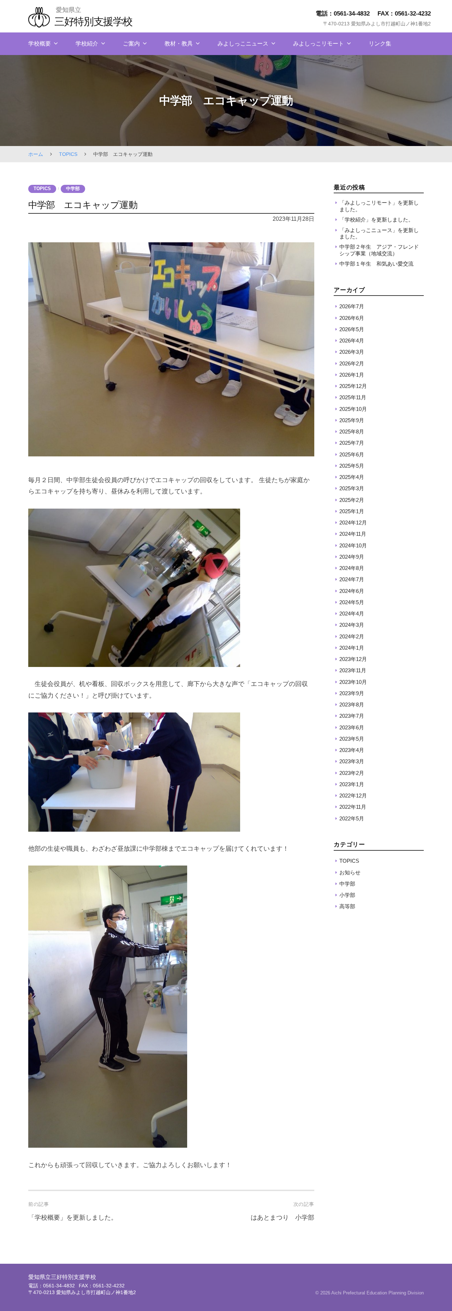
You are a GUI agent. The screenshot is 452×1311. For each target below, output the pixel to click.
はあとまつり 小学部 (282, 1217)
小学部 (347, 895)
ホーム (35, 154)
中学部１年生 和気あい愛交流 (376, 264)
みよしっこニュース (243, 44)
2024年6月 (351, 591)
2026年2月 (351, 363)
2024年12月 (353, 523)
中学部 (73, 188)
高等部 (347, 907)
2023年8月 (351, 705)
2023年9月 (351, 693)
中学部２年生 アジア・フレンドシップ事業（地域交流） (379, 250)
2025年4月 (351, 477)
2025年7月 (351, 443)
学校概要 (39, 44)
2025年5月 (351, 466)
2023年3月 (351, 761)
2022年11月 (352, 807)
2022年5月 (351, 818)
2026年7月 (351, 306)
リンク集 (380, 44)
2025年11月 (352, 397)
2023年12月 (353, 659)
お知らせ (350, 872)
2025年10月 (353, 409)
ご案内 (131, 44)
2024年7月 (351, 579)
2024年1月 (351, 648)
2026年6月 (351, 318)
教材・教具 (179, 44)
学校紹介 (87, 44)
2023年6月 (351, 727)
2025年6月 (351, 454)
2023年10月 (353, 682)
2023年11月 (352, 670)
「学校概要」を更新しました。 (72, 1217)
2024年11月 (352, 534)
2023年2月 (351, 773)
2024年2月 (351, 636)
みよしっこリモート (318, 44)
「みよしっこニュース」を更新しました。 (379, 233)
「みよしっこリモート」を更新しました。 (379, 206)
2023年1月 (351, 784)
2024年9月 (351, 557)
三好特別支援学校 (93, 21)
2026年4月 (351, 341)
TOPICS (68, 154)
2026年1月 (351, 375)
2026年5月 (351, 329)
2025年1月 (351, 511)
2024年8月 (351, 568)
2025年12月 (353, 386)
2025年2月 (351, 500)
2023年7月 (351, 716)
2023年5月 (351, 739)
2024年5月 (351, 602)
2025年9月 (351, 420)
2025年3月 (351, 488)
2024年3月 (351, 625)
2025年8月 (351, 432)
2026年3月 (351, 352)
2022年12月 (353, 796)
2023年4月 (351, 750)
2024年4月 (351, 614)
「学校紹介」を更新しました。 (376, 220)
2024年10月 (353, 545)
